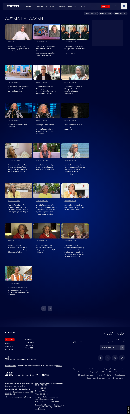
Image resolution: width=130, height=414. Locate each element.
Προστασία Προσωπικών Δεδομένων (86, 369)
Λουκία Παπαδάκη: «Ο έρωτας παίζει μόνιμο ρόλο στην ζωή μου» (18, 48)
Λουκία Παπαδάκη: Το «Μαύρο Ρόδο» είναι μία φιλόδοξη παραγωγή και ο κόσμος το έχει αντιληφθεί (18, 208)
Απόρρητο (128, 410)
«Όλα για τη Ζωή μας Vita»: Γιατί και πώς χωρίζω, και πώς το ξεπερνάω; (18, 89)
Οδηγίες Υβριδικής (104, 375)
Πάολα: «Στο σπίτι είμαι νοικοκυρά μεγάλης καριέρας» (73, 127)
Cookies (122, 369)
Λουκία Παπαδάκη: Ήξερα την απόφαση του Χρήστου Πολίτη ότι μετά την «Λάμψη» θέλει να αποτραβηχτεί (74, 169)
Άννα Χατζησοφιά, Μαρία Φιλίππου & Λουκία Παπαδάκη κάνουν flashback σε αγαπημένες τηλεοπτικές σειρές (45, 50)
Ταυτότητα (82, 372)
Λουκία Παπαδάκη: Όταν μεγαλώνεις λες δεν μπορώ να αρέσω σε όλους (74, 207)
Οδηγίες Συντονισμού (86, 375)
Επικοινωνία (120, 372)
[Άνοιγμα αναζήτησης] (115, 6)
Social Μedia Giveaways (96, 378)
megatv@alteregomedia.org (44, 399)
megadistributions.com (116, 378)
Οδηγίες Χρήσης (110, 369)
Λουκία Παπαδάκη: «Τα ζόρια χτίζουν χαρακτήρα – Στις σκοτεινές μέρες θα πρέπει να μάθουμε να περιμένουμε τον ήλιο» (46, 209)
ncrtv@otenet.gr (40, 409)
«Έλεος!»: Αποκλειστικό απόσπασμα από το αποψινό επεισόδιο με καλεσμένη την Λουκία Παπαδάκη (45, 129)
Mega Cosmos (119, 375)
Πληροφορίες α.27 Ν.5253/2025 (100, 372)
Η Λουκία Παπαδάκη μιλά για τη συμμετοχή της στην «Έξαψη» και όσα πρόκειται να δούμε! (18, 291)
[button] (124, 6)
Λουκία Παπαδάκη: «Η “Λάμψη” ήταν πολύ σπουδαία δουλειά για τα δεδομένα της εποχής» (46, 90)
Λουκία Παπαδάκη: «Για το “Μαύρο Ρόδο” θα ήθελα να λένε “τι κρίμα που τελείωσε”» (74, 90)
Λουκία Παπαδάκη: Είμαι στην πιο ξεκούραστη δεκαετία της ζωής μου (45, 167)
